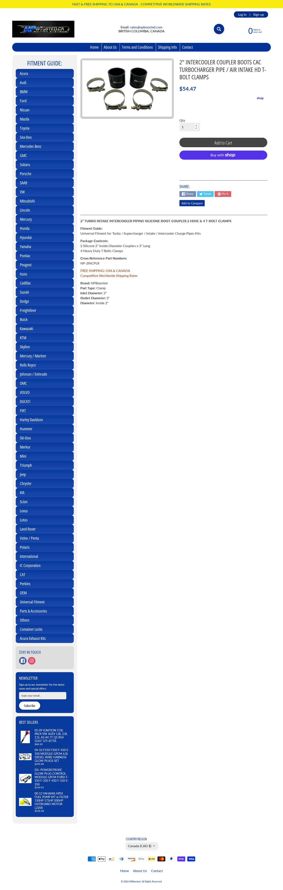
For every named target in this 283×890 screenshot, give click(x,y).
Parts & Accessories (33, 611)
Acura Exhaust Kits (33, 638)
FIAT (23, 410)
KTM (23, 337)
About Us (110, 47)
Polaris (25, 547)
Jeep (23, 474)
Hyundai (26, 237)
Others (24, 620)
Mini (23, 456)
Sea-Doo (26, 137)
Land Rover (28, 529)
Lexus (24, 511)
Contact (187, 47)
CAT (22, 574)
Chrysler (25, 483)
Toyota (24, 128)
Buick (24, 319)
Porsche (25, 173)
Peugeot (25, 265)
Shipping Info (167, 47)
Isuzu (23, 274)
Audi (23, 82)
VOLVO (25, 392)
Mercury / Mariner (33, 356)
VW (22, 192)
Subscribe (29, 705)
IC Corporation (30, 565)
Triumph (26, 465)
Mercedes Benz (30, 146)
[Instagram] (31, 660)
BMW (24, 91)
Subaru (25, 164)
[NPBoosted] (43, 29)
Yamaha (25, 246)
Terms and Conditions (137, 47)
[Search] (219, 29)
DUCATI (25, 401)
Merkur (25, 447)
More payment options (223, 165)
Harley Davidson (31, 419)
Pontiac (25, 255)
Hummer (26, 429)
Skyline (25, 347)
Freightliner (28, 310)
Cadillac (25, 283)
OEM (23, 593)
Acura (24, 73)
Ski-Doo (25, 438)
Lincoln (25, 210)
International (29, 556)
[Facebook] (23, 660)
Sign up (258, 14)
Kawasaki (26, 328)
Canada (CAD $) (139, 846)
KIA (22, 492)
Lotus (24, 520)
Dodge (24, 301)
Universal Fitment (32, 602)
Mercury (26, 219)
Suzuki (24, 292)
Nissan (24, 110)
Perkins (25, 583)
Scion (24, 501)
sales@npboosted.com (146, 27)
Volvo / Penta (29, 538)
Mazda (24, 119)
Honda (24, 228)
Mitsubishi (27, 201)
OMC (23, 383)
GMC (23, 155)
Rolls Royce (28, 365)
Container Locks (31, 629)
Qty (182, 120)
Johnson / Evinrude (33, 374)
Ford (23, 101)
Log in (242, 14)
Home (94, 47)
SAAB (23, 183)
